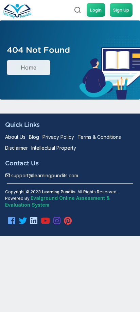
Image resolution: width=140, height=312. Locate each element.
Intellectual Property (53, 148)
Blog (34, 137)
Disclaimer (16, 148)
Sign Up (121, 10)
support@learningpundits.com (44, 175)
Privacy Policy (58, 137)
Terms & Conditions (99, 137)
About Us (15, 137)
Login (96, 10)
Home (28, 67)
